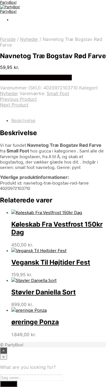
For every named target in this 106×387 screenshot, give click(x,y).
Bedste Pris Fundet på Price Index (36, 77)
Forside (8, 39)
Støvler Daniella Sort (43, 292)
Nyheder (29, 39)
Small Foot (58, 93)
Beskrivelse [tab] (23, 120)
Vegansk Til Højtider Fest (50, 262)
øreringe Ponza (35, 322)
